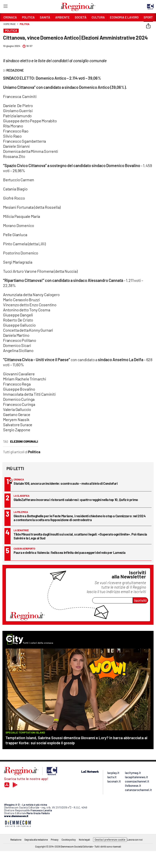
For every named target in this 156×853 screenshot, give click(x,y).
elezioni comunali (24, 441)
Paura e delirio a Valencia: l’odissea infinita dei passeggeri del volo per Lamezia (69, 552)
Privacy (54, 839)
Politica (24, 24)
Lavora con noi (135, 839)
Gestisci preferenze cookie (110, 839)
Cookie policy (69, 839)
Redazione (15, 839)
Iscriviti (140, 600)
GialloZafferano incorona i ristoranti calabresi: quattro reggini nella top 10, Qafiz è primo (76, 500)
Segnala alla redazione (36, 839)
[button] (148, 26)
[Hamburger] (5, 7)
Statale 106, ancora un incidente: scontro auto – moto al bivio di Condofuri (66, 483)
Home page (9, 24)
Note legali (84, 839)
